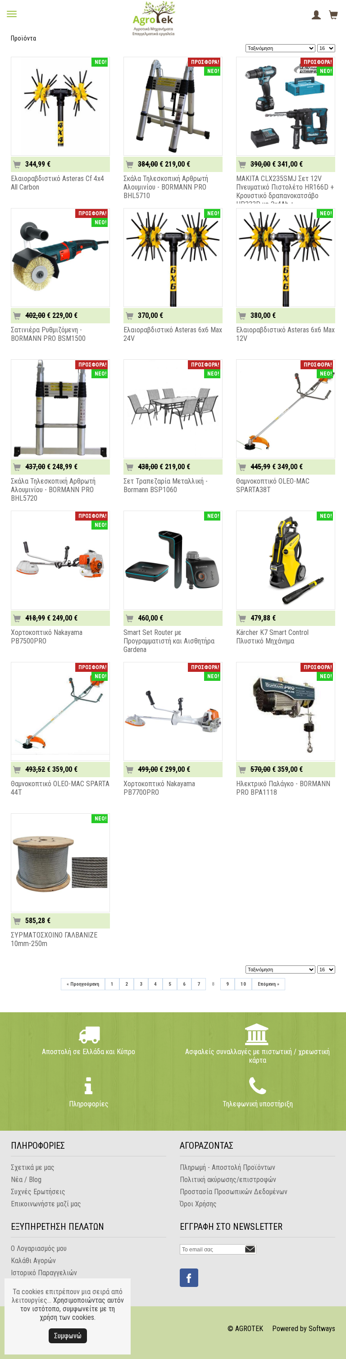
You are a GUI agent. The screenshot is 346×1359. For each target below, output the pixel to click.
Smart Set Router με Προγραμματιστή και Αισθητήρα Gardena (168, 641)
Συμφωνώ (68, 1336)
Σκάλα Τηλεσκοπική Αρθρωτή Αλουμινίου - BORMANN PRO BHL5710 (165, 187)
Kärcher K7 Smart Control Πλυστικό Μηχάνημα (272, 636)
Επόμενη (268, 984)
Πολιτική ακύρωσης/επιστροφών (228, 1179)
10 (243, 984)
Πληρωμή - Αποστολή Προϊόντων (227, 1167)
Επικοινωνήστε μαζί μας (46, 1204)
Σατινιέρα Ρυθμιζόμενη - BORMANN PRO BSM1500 (48, 334)
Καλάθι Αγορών (33, 1260)
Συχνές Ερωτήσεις (38, 1191)
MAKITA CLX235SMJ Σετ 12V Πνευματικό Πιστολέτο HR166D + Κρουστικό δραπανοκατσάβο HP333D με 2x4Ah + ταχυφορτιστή (285, 195)
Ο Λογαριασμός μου (39, 1248)
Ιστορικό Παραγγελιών (44, 1272)
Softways (322, 1328)
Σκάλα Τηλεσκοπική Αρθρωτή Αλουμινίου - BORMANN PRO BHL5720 (53, 490)
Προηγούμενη (83, 984)
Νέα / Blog (26, 1179)
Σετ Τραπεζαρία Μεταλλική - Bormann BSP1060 (165, 485)
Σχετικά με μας (33, 1167)
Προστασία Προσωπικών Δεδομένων (233, 1191)
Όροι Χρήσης (198, 1204)
